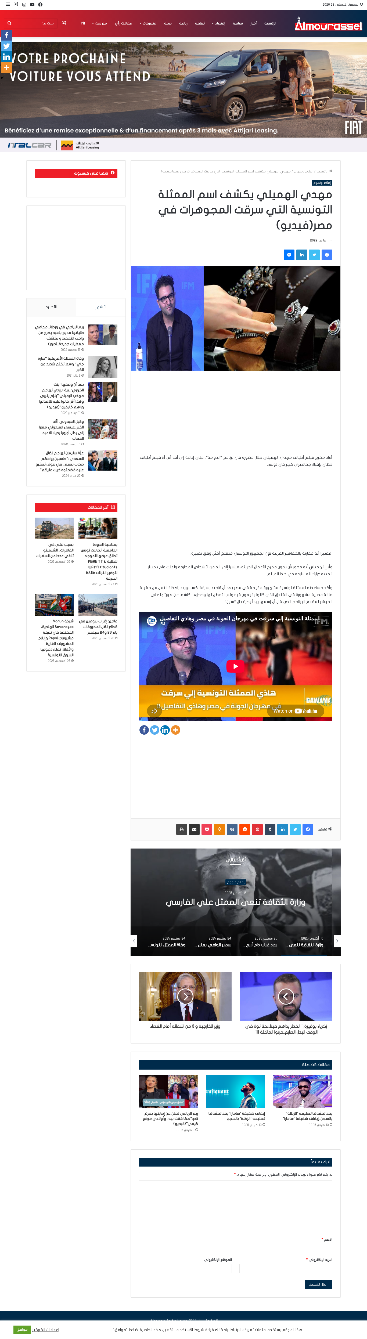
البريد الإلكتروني (319, 1260)
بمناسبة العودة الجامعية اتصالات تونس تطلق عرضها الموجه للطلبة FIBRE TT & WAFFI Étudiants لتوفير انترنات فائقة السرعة (99, 561)
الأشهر (100, 307)
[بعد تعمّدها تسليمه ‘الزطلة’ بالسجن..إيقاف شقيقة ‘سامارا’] (302, 1091)
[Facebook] (144, 730)
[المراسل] (328, 23)
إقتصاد (220, 23)
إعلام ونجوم (303, 171)
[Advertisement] (235, 416)
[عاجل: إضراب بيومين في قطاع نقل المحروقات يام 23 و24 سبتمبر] (97, 605)
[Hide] (2, 78)
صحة (168, 23)
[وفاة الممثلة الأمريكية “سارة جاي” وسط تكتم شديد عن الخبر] (102, 367)
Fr (83, 23)
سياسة (238, 23)
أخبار (253, 23)
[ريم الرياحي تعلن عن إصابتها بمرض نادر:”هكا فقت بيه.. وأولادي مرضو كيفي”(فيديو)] (168, 1091)
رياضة (183, 23)
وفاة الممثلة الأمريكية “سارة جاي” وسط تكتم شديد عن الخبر (61, 364)
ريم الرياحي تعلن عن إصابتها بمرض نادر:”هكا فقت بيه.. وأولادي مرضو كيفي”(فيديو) (170, 1118)
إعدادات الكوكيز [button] (45, 1330)
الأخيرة (51, 307)
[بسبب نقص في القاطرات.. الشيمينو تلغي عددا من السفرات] (54, 529)
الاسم (327, 1239)
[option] (236, 902)
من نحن (101, 23)
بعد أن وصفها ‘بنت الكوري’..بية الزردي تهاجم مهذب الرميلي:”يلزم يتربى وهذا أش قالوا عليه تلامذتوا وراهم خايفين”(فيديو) (61, 395)
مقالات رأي (123, 23)
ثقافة (200, 23)
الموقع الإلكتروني (218, 1260)
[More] (175, 730)
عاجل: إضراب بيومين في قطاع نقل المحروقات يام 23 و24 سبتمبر (98, 626)
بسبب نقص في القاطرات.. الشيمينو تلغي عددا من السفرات (55, 550)
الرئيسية (270, 23)
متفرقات (149, 23)
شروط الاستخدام (189, 1330)
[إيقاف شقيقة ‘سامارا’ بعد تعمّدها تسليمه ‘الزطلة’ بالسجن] (235, 1091)
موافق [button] (22, 1329)
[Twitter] (154, 730)
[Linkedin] (165, 730)
